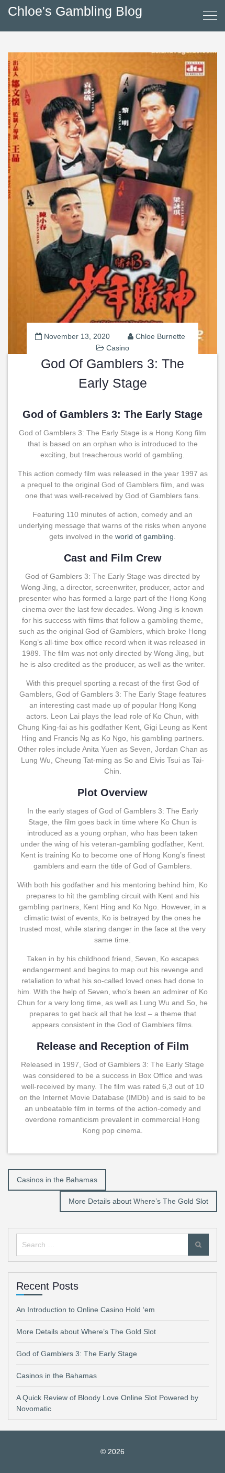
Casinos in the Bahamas (57, 1179)
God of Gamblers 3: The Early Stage (76, 1353)
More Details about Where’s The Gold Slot (138, 1201)
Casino (117, 348)
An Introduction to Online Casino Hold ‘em (85, 1309)
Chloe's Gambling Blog (75, 11)
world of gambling (144, 536)
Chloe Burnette (160, 336)
